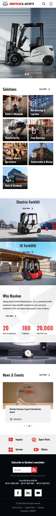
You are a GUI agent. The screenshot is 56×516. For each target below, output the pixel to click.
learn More (43, 89)
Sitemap (41, 507)
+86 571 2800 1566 (12, 483)
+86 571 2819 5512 (43, 483)
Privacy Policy (17, 507)
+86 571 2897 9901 (27, 483)
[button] (25, 74)
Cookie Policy (30, 507)
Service (19, 449)
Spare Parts (44, 439)
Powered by (24, 510)
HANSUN (32, 510)
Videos (44, 449)
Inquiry (19, 439)
